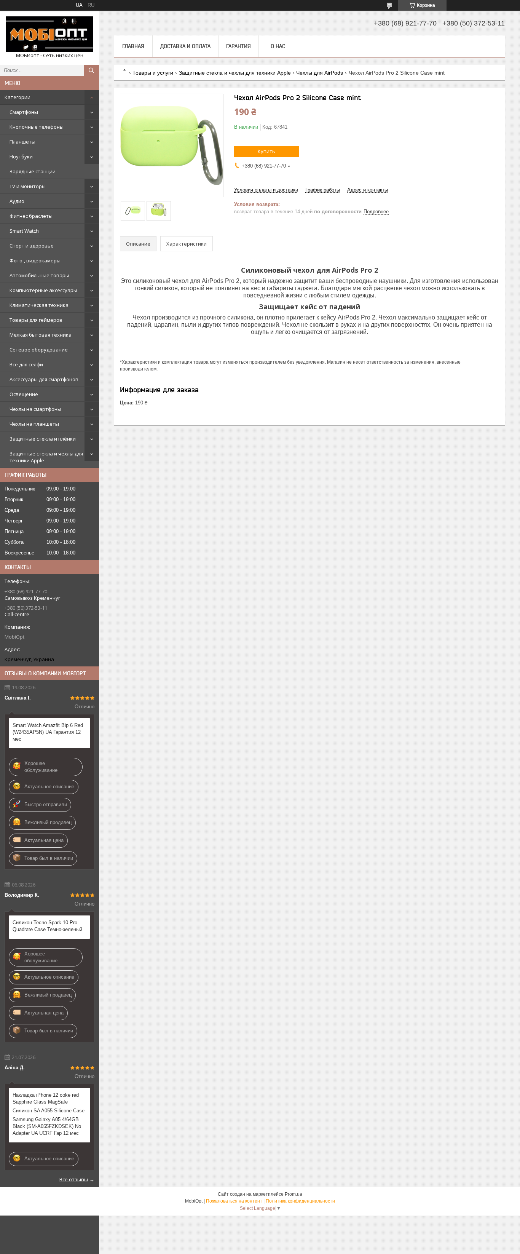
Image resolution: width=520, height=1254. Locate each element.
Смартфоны (24, 112)
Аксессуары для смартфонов (44, 379)
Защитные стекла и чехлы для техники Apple (46, 457)
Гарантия (238, 46)
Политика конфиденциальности (300, 1201)
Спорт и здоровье (32, 245)
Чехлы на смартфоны (35, 409)
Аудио (17, 201)
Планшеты (22, 141)
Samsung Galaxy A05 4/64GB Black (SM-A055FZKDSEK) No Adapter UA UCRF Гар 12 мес (47, 1126)
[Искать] (91, 70)
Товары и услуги (152, 73)
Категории (17, 97)
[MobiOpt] (49, 34)
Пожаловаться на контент (234, 1201)
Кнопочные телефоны (37, 126)
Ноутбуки (21, 156)
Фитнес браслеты (31, 215)
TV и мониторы (28, 186)
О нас (278, 46)
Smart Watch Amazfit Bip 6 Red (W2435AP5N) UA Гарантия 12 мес (48, 732)
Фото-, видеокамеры (35, 260)
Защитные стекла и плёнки (43, 438)
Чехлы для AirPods (319, 73)
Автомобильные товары (39, 275)
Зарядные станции (33, 171)
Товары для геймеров (36, 319)
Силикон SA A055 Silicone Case (49, 1110)
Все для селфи (26, 364)
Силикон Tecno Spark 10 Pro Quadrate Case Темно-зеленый (47, 926)
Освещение (24, 394)
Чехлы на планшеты (34, 423)
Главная (133, 46)
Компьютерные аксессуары (43, 290)
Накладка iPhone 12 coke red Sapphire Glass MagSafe (46, 1098)
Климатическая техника (39, 305)
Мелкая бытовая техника (41, 334)
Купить (266, 151)
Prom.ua (293, 1194)
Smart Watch (24, 230)
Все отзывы (73, 1179)
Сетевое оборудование (39, 349)
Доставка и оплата (185, 46)
